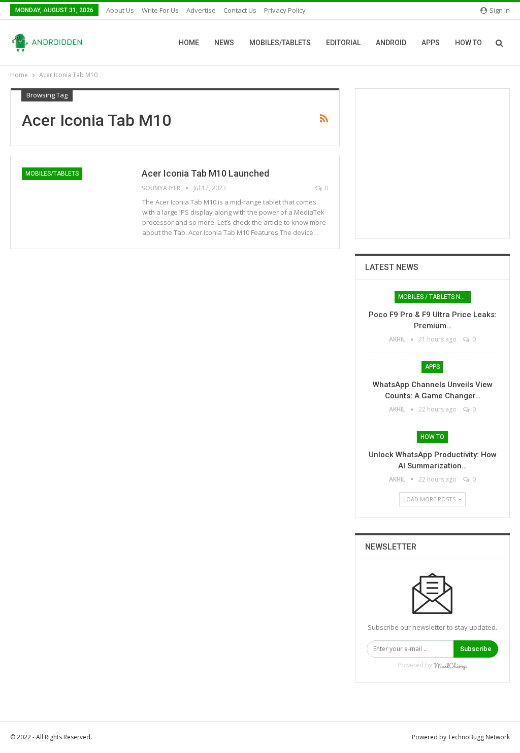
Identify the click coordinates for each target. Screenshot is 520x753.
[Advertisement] (432, 163)
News (224, 43)
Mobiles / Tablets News (434, 296)
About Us (120, 10)
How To (468, 43)
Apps (430, 43)
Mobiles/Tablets (280, 43)
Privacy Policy (285, 10)
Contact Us (239, 10)
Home (189, 43)
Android (391, 43)
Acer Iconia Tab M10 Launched (205, 173)
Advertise (201, 10)
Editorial (343, 43)
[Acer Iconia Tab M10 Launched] (75, 201)
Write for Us (160, 10)
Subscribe (476, 649)
